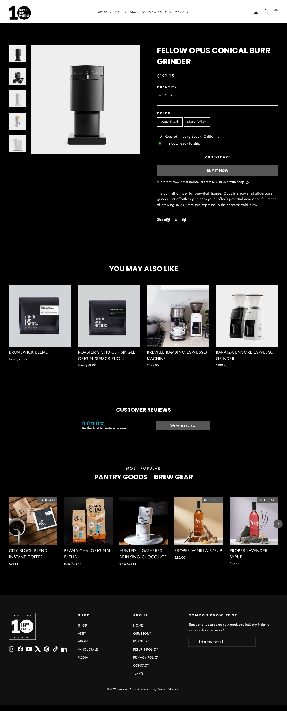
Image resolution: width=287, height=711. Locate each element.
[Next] (278, 523)
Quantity (167, 87)
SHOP (103, 11)
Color (164, 113)
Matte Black (169, 121)
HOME (138, 625)
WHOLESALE (158, 11)
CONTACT (141, 665)
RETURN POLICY (145, 649)
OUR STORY (142, 633)
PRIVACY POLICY (146, 657)
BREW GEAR (173, 477)
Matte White (197, 121)
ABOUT (135, 11)
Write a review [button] (183, 425)
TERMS (138, 673)
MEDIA (180, 11)
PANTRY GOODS (120, 477)
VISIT (119, 11)
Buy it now (217, 170)
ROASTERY (141, 641)
